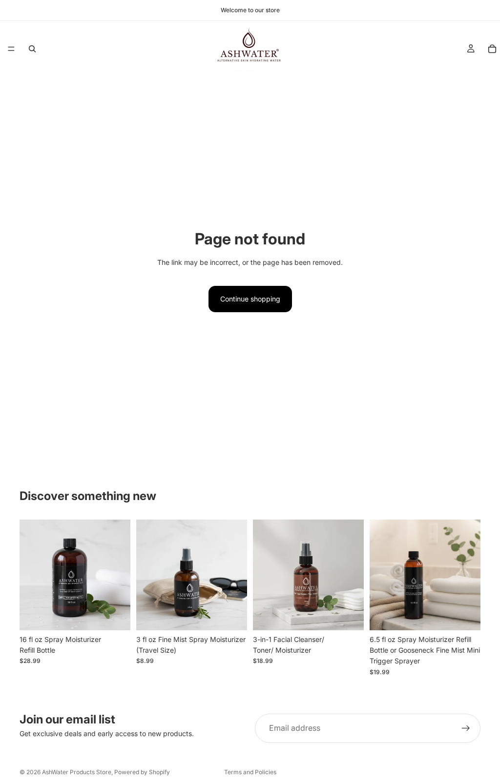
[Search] (32, 49)
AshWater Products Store (76, 772)
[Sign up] (466, 728)
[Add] (348, 615)
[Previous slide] (30, 574)
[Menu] (11, 49)
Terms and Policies (250, 772)
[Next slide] (119, 574)
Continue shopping (250, 299)
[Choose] (115, 615)
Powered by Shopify (142, 772)
